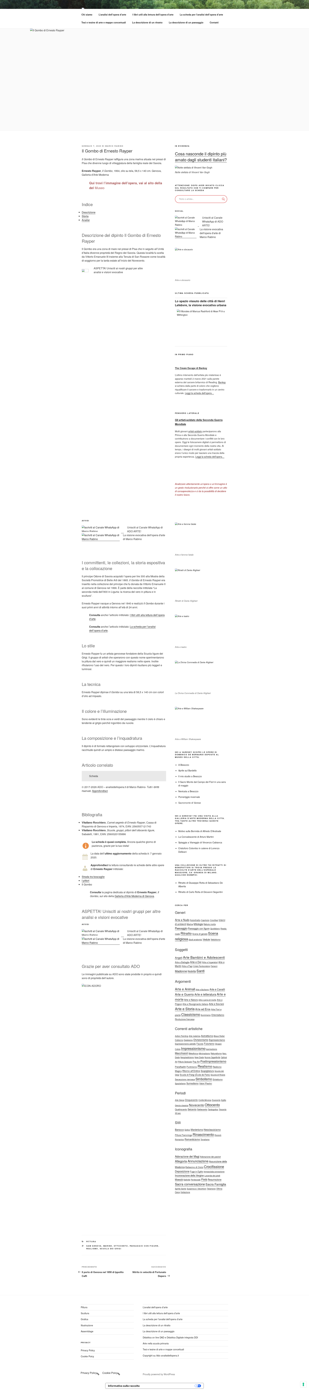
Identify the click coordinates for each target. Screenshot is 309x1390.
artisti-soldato (195, 431)
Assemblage (87, 1331)
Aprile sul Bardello (187, 770)
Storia (85, 216)
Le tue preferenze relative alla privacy (168, 1385)
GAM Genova (94, 1246)
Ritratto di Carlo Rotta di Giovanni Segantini (200, 892)
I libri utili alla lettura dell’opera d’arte (152, 14)
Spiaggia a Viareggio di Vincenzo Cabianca (200, 842)
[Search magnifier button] (223, 199)
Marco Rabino (114, 146)
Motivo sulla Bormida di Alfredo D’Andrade (199, 831)
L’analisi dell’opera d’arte (112, 14)
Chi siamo (86, 14)
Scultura (85, 1313)
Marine (107, 1246)
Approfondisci (100, 791)
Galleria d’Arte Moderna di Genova (134, 896)
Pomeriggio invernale (189, 797)
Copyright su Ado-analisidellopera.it (161, 1355)
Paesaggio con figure (144, 1246)
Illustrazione (87, 1325)
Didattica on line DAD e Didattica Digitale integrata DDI (170, 1337)
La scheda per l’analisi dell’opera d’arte (201, 14)
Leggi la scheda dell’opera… (199, 393)
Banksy (222, 382)
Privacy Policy (88, 1350)
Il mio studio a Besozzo (190, 776)
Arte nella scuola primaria (156, 1343)
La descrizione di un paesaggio (186, 22)
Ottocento (121, 1246)
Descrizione (88, 212)
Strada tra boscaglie (93, 877)
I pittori (85, 880)
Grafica (84, 1319)
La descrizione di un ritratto (147, 22)
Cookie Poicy (87, 1356)
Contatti (214, 22)
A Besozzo (183, 764)
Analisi (86, 220)
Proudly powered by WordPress (159, 1374)
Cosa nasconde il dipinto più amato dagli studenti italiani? (201, 156)
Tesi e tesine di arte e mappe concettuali (103, 22)
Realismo (92, 1248)
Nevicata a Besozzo (188, 791)
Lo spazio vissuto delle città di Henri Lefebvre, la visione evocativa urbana (200, 303)
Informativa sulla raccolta (124, 1385)
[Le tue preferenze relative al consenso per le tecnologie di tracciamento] (303, 1384)
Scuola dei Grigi (111, 1248)
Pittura (91, 1241)
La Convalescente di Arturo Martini (196, 836)
